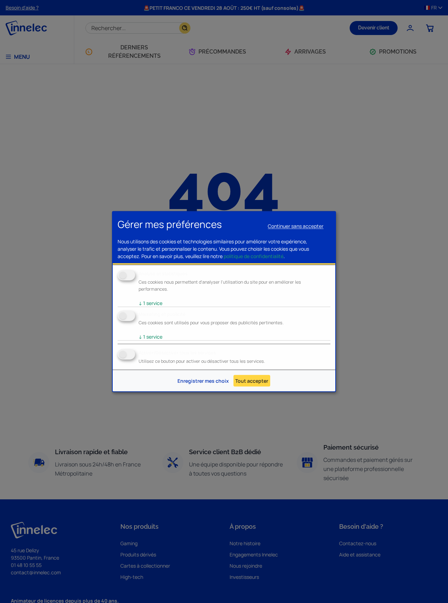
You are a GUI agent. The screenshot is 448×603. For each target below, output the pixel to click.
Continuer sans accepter (295, 225)
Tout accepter (251, 380)
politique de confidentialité (254, 256)
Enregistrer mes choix (203, 380)
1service (150, 303)
